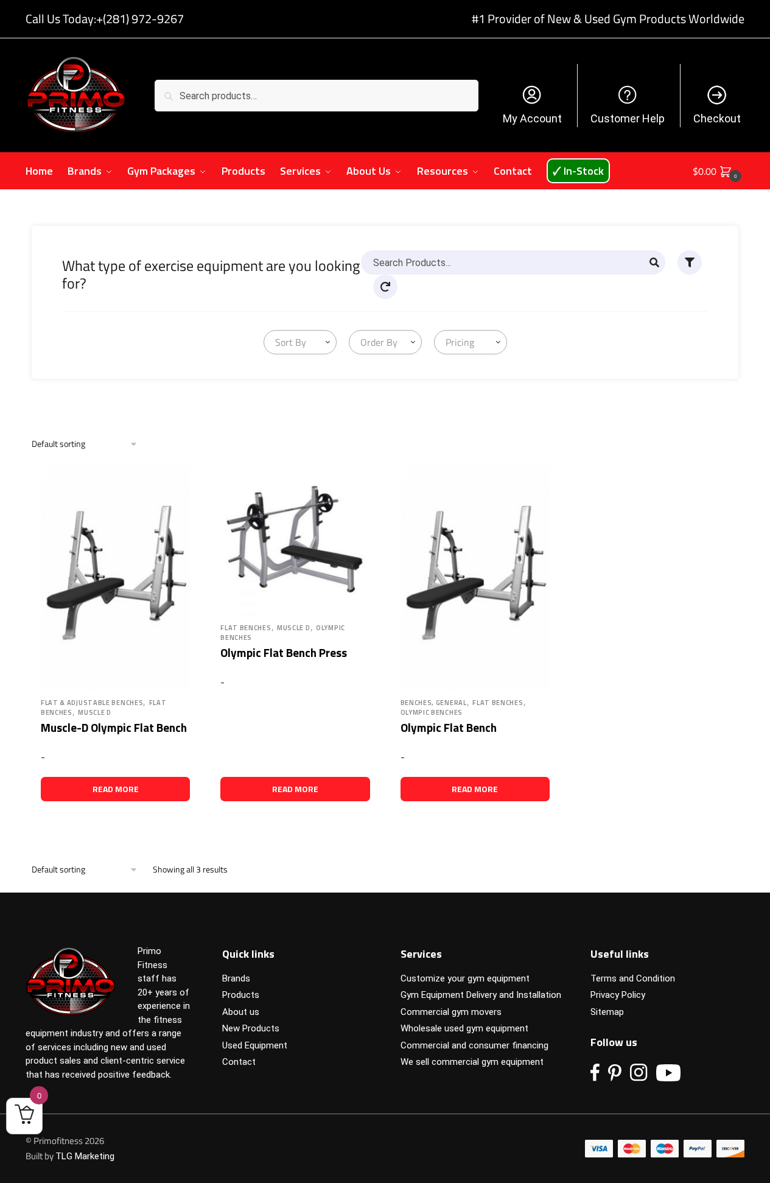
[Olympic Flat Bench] (475, 578)
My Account (532, 118)
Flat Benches (245, 628)
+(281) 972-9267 (140, 18)
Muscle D (94, 712)
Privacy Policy (617, 994)
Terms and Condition (632, 978)
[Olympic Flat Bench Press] (294, 541)
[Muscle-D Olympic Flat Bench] (115, 578)
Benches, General (434, 702)
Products (240, 994)
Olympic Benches (432, 712)
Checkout (717, 118)
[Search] (654, 262)
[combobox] (300, 342)
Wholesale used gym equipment (464, 1028)
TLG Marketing (84, 1156)
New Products (250, 1028)
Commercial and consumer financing (474, 1045)
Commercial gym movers (451, 1011)
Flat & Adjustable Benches (92, 702)
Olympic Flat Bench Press (283, 652)
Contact (239, 1061)
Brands (236, 978)
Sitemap (607, 1011)
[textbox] (288, 342)
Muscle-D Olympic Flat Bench (114, 727)
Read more (116, 788)
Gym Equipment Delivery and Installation (481, 994)
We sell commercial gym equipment (472, 1061)
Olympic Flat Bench (449, 727)
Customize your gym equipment (465, 978)
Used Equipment (254, 1045)
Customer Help (627, 118)
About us (240, 1011)
